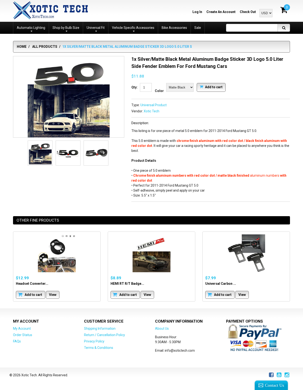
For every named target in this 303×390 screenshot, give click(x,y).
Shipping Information (100, 328)
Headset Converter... (32, 283)
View (52, 294)
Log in (197, 12)
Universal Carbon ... (220, 283)
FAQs (17, 341)
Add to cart (213, 87)
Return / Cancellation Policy (104, 335)
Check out (248, 12)
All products (44, 46)
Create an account (221, 12)
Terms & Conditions (98, 348)
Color (159, 91)
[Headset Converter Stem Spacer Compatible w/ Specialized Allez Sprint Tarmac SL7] (57, 253)
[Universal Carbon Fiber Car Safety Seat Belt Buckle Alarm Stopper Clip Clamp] (246, 253)
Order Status (22, 335)
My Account (22, 328)
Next (103, 153)
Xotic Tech (151, 111)
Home (22, 46)
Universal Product (153, 105)
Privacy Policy (94, 341)
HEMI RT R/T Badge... (127, 283)
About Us (162, 328)
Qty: (134, 87)
